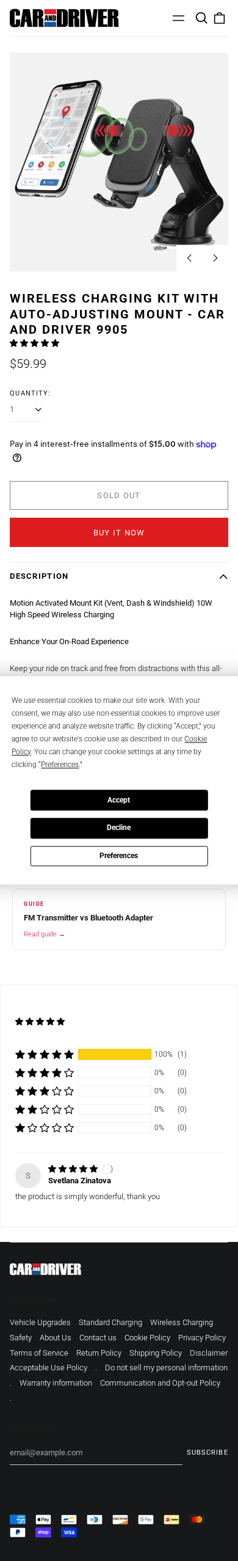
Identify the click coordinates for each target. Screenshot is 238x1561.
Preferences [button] (60, 764)
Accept (118, 800)
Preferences (118, 855)
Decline (119, 828)
